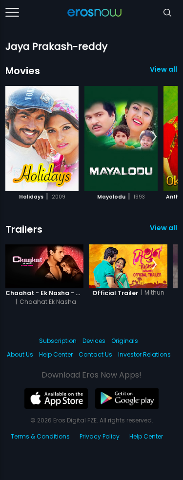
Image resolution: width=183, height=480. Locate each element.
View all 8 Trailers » (164, 228)
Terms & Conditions (40, 436)
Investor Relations (144, 354)
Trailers (23, 229)
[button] (154, 137)
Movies (22, 71)
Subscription (58, 341)
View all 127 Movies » (164, 69)
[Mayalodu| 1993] (121, 138)
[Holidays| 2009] (42, 138)
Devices (93, 341)
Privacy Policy (100, 436)
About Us (20, 354)
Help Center (56, 354)
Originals (124, 341)
